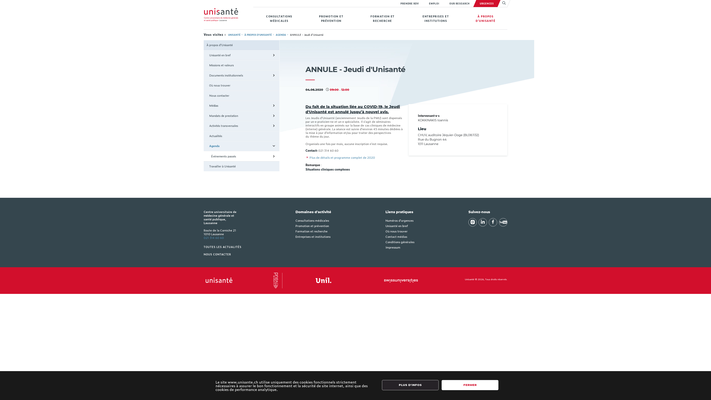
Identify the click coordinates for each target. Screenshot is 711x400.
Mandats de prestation (223, 116)
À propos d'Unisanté (485, 18)
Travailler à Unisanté (222, 166)
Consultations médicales (279, 18)
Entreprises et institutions (436, 18)
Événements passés (223, 156)
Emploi (434, 3)
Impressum (392, 247)
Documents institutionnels (226, 75)
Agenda (281, 34)
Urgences (487, 3)
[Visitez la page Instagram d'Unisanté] (472, 222)
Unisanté (234, 34)
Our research (459, 3)
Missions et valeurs (221, 65)
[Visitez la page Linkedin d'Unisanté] (483, 222)
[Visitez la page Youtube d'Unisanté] (503, 222)
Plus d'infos (410, 385)
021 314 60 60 (214, 237)
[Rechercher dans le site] (502, 3)
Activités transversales (223, 126)
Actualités (215, 136)
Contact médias (396, 236)
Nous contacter (219, 95)
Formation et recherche (382, 18)
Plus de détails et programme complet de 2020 (343, 157)
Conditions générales (399, 242)
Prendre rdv (409, 3)
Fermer (470, 385)
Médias (213, 105)
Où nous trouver (219, 85)
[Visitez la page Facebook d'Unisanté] (493, 222)
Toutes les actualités (222, 247)
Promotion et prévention (331, 18)
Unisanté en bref (220, 55)
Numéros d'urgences (399, 220)
